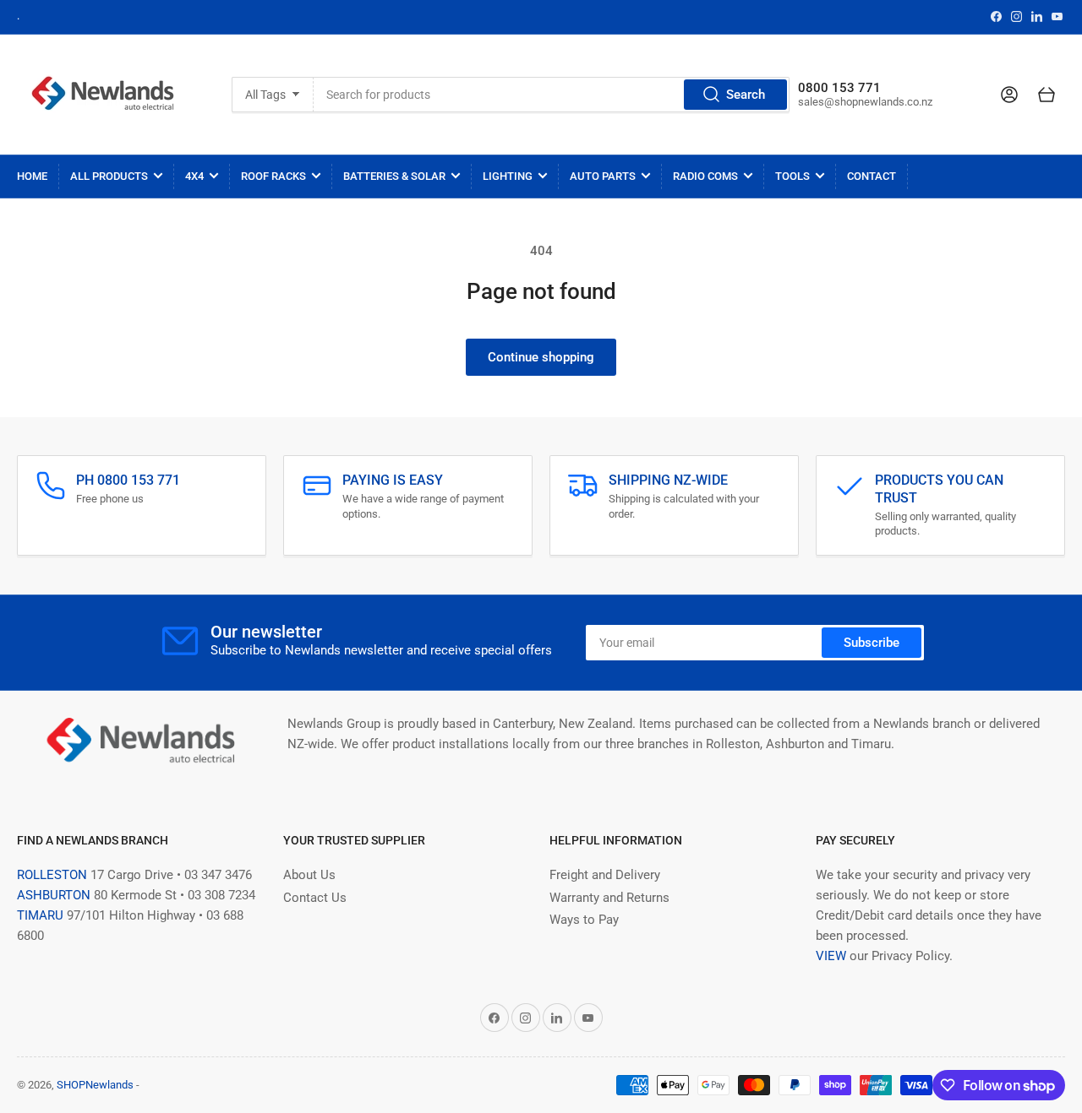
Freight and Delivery (604, 874)
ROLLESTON (52, 874)
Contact (871, 176)
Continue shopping (541, 357)
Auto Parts (603, 176)
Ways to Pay (584, 919)
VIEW (831, 956)
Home (32, 176)
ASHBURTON (53, 895)
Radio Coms (705, 176)
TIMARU (40, 915)
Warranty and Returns (609, 897)
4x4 (194, 176)
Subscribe (871, 642)
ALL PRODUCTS (109, 176)
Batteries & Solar (394, 176)
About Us (309, 874)
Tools (792, 176)
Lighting (508, 176)
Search (745, 94)
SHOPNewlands (95, 1084)
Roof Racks (273, 176)
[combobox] (552, 94)
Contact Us (315, 897)
